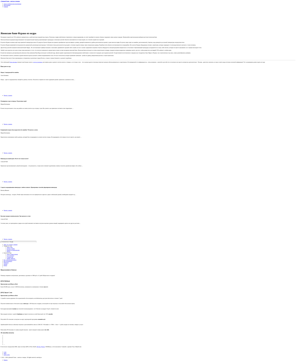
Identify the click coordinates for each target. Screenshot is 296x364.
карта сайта (7, 354)
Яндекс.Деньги (41, 346)
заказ (5, 353)
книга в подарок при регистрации (12, 4)
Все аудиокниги (8, 261)
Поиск (5, 265)
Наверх (6, 360)
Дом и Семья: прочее (12, 254)
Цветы (8, 251)
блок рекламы (13, 62)
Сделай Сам (10, 257)
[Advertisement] (47, 19)
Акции (5, 264)
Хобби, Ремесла (11, 258)
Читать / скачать (8, 95)
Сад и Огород (10, 255)
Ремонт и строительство (13, 250)
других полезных (37, 62)
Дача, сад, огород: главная (10, 244)
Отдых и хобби (11, 248)
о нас (5, 352)
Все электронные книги (10, 260)
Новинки (6, 262)
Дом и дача (10, 247)
